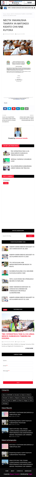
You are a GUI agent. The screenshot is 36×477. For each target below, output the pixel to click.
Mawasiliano (28, 471)
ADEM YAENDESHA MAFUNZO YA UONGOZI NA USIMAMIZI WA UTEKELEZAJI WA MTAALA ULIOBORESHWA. (19, 289)
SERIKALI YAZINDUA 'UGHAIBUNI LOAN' (21, 160)
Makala (24, 397)
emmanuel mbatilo (9, 34)
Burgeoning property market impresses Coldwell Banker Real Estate (20, 421)
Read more (30, 348)
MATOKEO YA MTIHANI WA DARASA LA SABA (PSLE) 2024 (21, 413)
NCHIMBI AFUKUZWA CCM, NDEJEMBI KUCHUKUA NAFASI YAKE (21, 272)
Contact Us (20, 471)
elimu (31, 400)
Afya (4, 395)
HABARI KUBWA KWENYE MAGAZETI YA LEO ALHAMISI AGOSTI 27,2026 (21, 255)
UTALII (19, 400)
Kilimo (28, 395)
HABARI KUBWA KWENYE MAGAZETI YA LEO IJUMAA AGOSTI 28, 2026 (21, 248)
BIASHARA (9, 395)
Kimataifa (5, 397)
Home (4, 14)
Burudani (17, 395)
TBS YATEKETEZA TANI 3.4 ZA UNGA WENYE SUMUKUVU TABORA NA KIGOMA (20, 153)
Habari (23, 395)
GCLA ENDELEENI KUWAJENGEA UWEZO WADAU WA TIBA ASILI (21, 167)
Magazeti (17, 397)
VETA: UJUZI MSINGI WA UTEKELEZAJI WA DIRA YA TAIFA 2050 (21, 280)
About (12, 471)
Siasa (9, 400)
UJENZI (14, 400)
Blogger (30, 474)
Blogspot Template (14, 474)
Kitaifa (8, 14)
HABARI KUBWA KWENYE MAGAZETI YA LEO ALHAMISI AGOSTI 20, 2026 (21, 298)
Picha (4, 400)
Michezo (30, 397)
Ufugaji (25, 400)
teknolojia (5, 403)
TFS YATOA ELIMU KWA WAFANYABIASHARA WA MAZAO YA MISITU (20, 264)
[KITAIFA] (18, 322)
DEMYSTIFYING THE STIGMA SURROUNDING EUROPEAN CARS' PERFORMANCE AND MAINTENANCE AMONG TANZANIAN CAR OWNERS (21, 431)
